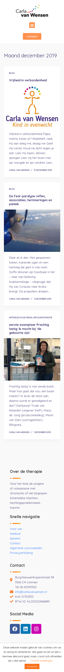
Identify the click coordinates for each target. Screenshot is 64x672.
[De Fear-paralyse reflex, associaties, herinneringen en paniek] (32, 231)
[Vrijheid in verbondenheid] (32, 107)
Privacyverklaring (21, 553)
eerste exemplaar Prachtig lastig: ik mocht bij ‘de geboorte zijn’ (29, 329)
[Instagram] (36, 629)
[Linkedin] (26, 629)
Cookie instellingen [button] (41, 660)
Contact (15, 543)
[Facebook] (15, 629)
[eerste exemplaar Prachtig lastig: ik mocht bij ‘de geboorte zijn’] (32, 359)
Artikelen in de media (20, 317)
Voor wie (16, 529)
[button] (32, 25)
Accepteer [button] (32, 666)
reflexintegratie (42, 317)
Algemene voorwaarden (26, 548)
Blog (12, 73)
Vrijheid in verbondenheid (28, 80)
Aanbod (15, 533)
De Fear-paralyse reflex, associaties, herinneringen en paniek (30, 200)
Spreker (15, 538)
